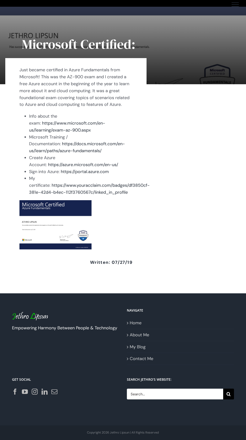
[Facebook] (15, 392)
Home (135, 323)
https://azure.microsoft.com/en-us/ (83, 165)
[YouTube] (25, 392)
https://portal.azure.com (85, 172)
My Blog (138, 347)
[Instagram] (35, 392)
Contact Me (141, 359)
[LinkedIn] (45, 392)
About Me (139, 335)
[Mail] (54, 392)
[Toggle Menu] (235, 4)
